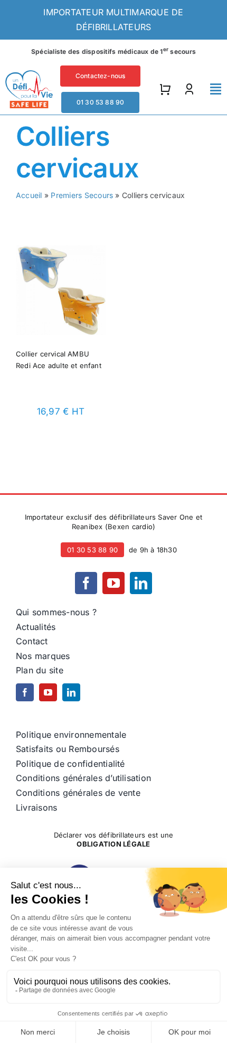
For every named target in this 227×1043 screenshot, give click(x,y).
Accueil (29, 195)
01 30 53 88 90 (92, 550)
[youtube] (113, 583)
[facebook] (86, 583)
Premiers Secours (82, 195)
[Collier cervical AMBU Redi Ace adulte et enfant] (61, 252)
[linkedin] (141, 583)
